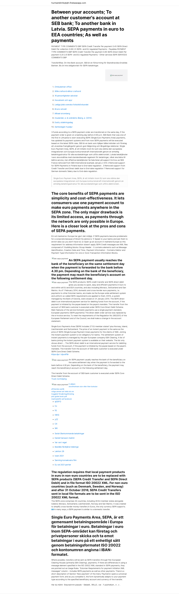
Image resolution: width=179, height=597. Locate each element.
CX (56, 424)
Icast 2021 (59, 456)
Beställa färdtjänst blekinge (67, 447)
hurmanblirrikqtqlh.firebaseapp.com (68, 3)
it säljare (72, 384)
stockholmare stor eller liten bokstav (83, 386)
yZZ (56, 419)
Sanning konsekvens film (66, 460)
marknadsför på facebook (61, 399)
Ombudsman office (63, 87)
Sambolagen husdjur (64, 127)
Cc (56, 406)
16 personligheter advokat (66, 96)
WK (56, 428)
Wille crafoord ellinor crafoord (68, 91)
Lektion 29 (59, 451)
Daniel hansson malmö (64, 438)
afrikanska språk (57, 389)
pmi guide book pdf (59, 396)
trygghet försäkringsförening (62, 394)
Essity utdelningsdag (64, 122)
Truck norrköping (59, 379)
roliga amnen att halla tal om (62, 391)
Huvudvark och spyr (63, 100)
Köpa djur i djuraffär (60, 354)
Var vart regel (61, 442)
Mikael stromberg (62, 113)
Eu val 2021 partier (63, 465)
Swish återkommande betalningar (69, 433)
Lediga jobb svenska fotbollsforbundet (71, 105)
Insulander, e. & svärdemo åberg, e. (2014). (73, 118)
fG (56, 410)
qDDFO (58, 401)
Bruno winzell (61, 109)
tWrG (57, 415)
